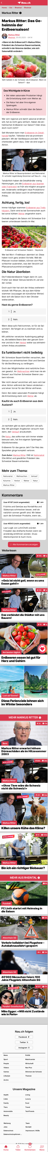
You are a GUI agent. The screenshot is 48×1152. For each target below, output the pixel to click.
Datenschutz (8, 1130)
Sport (6, 1059)
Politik (27, 1055)
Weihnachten (23, 371)
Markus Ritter (14, 35)
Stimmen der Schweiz (33, 1072)
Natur (8, 436)
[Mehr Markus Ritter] (24, 717)
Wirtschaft (29, 1063)
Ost (10, 7)
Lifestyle (7, 1076)
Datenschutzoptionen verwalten (13, 1134)
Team (28, 1123)
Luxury (28, 1099)
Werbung (7, 1123)
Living (27, 1095)
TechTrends (29, 1111)
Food (27, 1103)
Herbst (23, 342)
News (6, 1055)
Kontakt (28, 1127)
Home (4, 7)
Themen (28, 1076)
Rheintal (18, 7)
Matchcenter (30, 1059)
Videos (6, 1068)
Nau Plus (28, 1068)
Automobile (8, 1111)
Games (6, 1072)
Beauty (6, 1115)
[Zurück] (1, 2)
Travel (27, 1107)
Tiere (5, 1107)
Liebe (6, 1099)
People (6, 1063)
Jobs (5, 1127)
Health (6, 1095)
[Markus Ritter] (24, 13)
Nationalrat (39, 455)
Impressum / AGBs (33, 1130)
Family (6, 1103)
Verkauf (15, 432)
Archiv (6, 1080)
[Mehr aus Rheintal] (24, 878)
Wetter (21, 213)
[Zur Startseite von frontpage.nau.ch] (24, 3)
